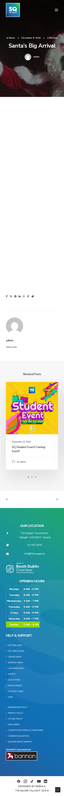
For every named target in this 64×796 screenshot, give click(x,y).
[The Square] (13, 10)
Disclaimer (14, 724)
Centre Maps (14, 657)
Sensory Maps (15, 662)
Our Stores (14, 680)
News (12, 37)
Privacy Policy (15, 713)
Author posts (11, 347)
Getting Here (15, 645)
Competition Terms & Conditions (25, 730)
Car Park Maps (15, 668)
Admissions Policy (17, 707)
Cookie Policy (15, 718)
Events (11, 674)
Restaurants (15, 685)
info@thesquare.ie (34, 553)
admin (36, 56)
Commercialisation (18, 736)
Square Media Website (20, 741)
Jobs (10, 697)
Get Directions (16, 651)
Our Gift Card (15, 691)
